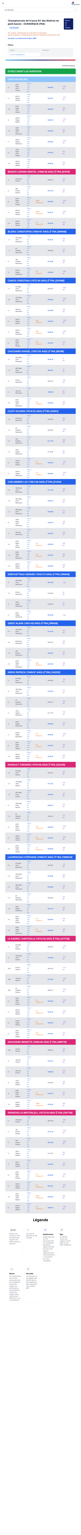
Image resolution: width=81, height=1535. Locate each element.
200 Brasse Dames (17, 191)
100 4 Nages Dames (17, 1083)
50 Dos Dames (17, 968)
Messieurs (45, 50)
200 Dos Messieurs (18, 310)
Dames (12, 50)
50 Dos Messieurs (18, 381)
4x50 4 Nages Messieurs (18, 142)
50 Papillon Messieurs (18, 250)
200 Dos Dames (18, 1072)
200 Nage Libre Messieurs (18, 359)
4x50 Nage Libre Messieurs (18, 131)
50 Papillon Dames (18, 816)
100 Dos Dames (18, 979)
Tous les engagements (17, 54)
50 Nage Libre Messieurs (18, 289)
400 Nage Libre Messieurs (18, 370)
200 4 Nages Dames (17, 1164)
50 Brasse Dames (18, 180)
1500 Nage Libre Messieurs (18, 522)
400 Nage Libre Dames (18, 805)
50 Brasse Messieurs (18, 419)
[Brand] (75, 3)
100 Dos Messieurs (18, 392)
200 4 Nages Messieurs (18, 615)
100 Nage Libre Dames (18, 784)
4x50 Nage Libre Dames (17, 87)
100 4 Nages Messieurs (18, 452)
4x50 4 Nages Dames (17, 98)
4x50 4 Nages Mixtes (17, 120)
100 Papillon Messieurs (18, 261)
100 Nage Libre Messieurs (18, 240)
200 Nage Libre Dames (18, 794)
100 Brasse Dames (17, 1132)
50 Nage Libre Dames (18, 773)
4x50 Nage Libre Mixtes (17, 109)
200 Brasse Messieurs (18, 653)
